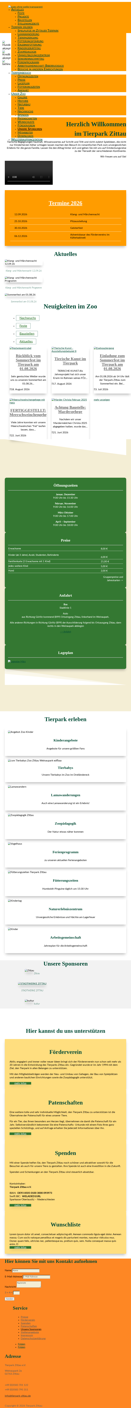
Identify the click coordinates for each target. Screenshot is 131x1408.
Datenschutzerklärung (33, 1338)
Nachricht (10, 1287)
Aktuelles (17, 9)
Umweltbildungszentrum (34, 55)
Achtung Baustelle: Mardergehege (70, 409)
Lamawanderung (28, 34)
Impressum (27, 1335)
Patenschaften (27, 118)
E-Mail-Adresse (13, 1276)
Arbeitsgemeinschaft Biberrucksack (41, 65)
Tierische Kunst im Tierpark (70, 361)
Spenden (23, 115)
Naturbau (24, 104)
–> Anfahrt (65, 632)
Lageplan (24, 83)
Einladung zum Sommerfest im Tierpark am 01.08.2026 (112, 362)
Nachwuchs (25, 111)
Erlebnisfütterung (30, 44)
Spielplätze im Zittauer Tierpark (38, 30)
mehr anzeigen (102, 399)
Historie (23, 100)
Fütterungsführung (30, 41)
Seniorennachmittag (31, 58)
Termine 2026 (65, 203)
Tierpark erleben (22, 27)
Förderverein (26, 125)
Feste (21, 13)
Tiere (21, 108)
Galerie (22, 97)
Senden (9, 1299)
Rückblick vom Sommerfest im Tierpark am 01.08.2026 (28, 362)
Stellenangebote (28, 23)
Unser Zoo (18, 93)
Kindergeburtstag (29, 48)
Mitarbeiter (25, 132)
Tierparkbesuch (21, 72)
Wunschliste (26, 122)
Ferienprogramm (28, 62)
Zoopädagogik (27, 51)
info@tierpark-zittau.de (18, 1396)
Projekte (23, 16)
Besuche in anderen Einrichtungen (40, 69)
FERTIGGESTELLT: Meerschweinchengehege (30, 412)
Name (8, 1270)
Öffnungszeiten (28, 76)
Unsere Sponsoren (30, 129)
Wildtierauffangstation (26, 139)
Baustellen (25, 20)
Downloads (25, 136)
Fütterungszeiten (29, 86)
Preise (21, 79)
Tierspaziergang (28, 37)
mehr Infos (20, 1083)
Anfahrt (23, 90)
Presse (24, 1317)
